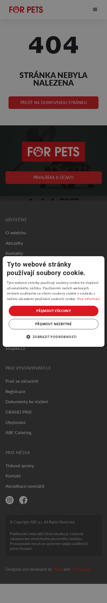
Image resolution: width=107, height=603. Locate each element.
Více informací (88, 298)
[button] (53, 336)
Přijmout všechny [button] (53, 310)
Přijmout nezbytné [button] (53, 324)
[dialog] (54, 301)
